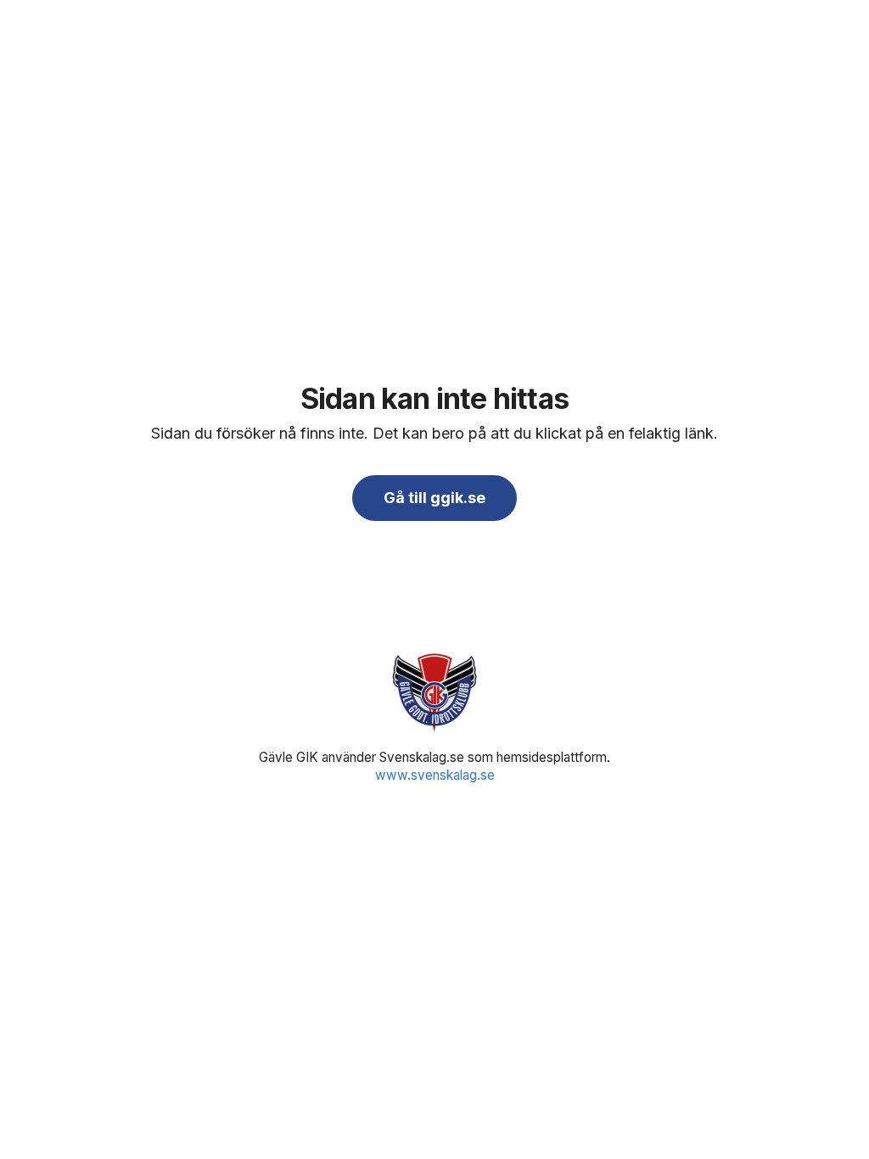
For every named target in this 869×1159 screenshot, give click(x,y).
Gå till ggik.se (434, 498)
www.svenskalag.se (435, 775)
